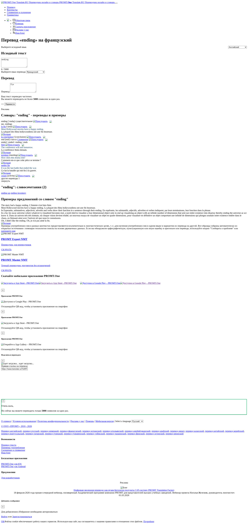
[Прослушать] (40, 121)
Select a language (123, 421)
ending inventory (18, 193)
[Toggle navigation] (116, 3)
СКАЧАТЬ (6, 249)
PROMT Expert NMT (14, 239)
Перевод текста (8, 445)
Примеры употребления (13, 447)
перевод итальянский (113, 431)
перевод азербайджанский (137, 431)
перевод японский (175, 433)
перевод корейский (234, 431)
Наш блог (6, 453)
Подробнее (148, 521)
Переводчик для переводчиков (16, 245)
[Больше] (6, 223)
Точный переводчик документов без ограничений (25, 265)
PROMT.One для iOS (11, 464)
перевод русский (31, 431)
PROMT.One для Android (13, 466)
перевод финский (136, 433)
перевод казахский (195, 431)
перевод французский (70, 431)
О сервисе (6, 421)
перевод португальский (12, 433)
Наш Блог (20, 33)
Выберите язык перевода (13, 72)
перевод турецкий (54, 433)
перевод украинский (116, 433)
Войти (4, 516)
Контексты (12, 10)
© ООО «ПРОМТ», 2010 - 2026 (16, 426)
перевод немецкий (49, 431)
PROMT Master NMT (14, 259)
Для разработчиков (10, 478)
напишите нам (8, 231)
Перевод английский (11, 431)
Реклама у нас (22, 30)
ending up (5, 193)
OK (3, 521)
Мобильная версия (104, 421)
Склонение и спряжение (13, 450)
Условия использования (24, 421)
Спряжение (19, 12)
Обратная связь (22, 20)
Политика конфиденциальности (53, 421)
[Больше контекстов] (6, 134)
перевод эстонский (155, 433)
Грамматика (13, 15)
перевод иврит (177, 431)
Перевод (11, 7)
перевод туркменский (74, 433)
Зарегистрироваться (22, 516)
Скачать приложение (25, 26)
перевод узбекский (95, 433)
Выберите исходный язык (13, 47)
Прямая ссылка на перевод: (14, 366)
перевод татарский (34, 433)
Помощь (19, 23)
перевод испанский (91, 431)
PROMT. (87, 2)
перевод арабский (160, 431)
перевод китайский (214, 431)
